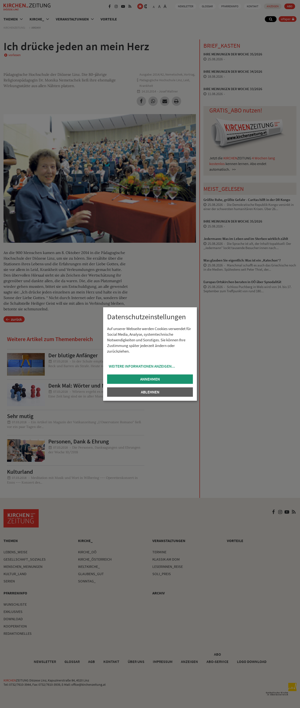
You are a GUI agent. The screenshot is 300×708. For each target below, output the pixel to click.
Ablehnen (150, 392)
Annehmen (150, 379)
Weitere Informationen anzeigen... (142, 366)
